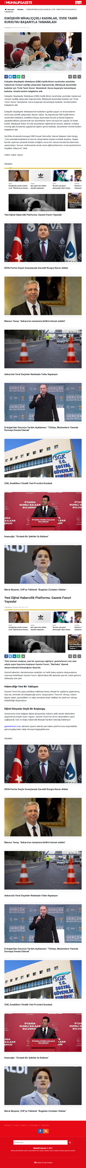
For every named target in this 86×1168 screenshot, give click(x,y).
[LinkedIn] (14, 76)
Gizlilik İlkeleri (33, 1125)
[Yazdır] (23, 76)
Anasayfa (7, 1125)
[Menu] (80, 3)
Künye (16, 1125)
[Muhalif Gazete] (18, 2)
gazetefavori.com (12, 726)
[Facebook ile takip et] (40, 1131)
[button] (70, 76)
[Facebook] (6, 76)
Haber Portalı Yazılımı (45, 1163)
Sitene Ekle (45, 1125)
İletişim (23, 1125)
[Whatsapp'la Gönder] (18, 76)
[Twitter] (10, 76)
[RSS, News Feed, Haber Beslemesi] (46, 1131)
